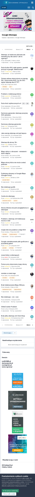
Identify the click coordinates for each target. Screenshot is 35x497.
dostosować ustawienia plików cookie (13, 482)
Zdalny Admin (7, 467)
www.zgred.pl (7, 367)
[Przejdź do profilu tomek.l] (32, 152)
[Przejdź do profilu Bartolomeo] (32, 114)
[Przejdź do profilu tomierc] (32, 79)
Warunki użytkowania (8, 485)
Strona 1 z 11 (19, 49)
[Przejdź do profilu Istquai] (32, 134)
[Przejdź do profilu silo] (32, 297)
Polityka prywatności (21, 485)
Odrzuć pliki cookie (9, 494)
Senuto (4, 357)
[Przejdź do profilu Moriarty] (32, 274)
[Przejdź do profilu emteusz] (32, 197)
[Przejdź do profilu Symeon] (32, 285)
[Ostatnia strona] (32, 49)
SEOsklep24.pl (7, 465)
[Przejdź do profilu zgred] (32, 174)
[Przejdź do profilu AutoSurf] (32, 143)
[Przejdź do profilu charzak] (32, 163)
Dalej (28, 49)
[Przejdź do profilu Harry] (32, 68)
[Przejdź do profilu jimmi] (32, 208)
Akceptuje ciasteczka (11, 491)
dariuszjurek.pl (7, 363)
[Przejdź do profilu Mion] (32, 55)
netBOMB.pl (6, 361)
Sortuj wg (29, 46)
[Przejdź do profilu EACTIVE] (32, 219)
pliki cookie (25, 478)
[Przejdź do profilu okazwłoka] (32, 103)
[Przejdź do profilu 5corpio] (32, 265)
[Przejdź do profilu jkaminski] (32, 307)
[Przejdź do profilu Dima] (32, 230)
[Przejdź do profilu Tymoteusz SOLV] (32, 125)
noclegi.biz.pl (7, 365)
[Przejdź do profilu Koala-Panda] (32, 187)
